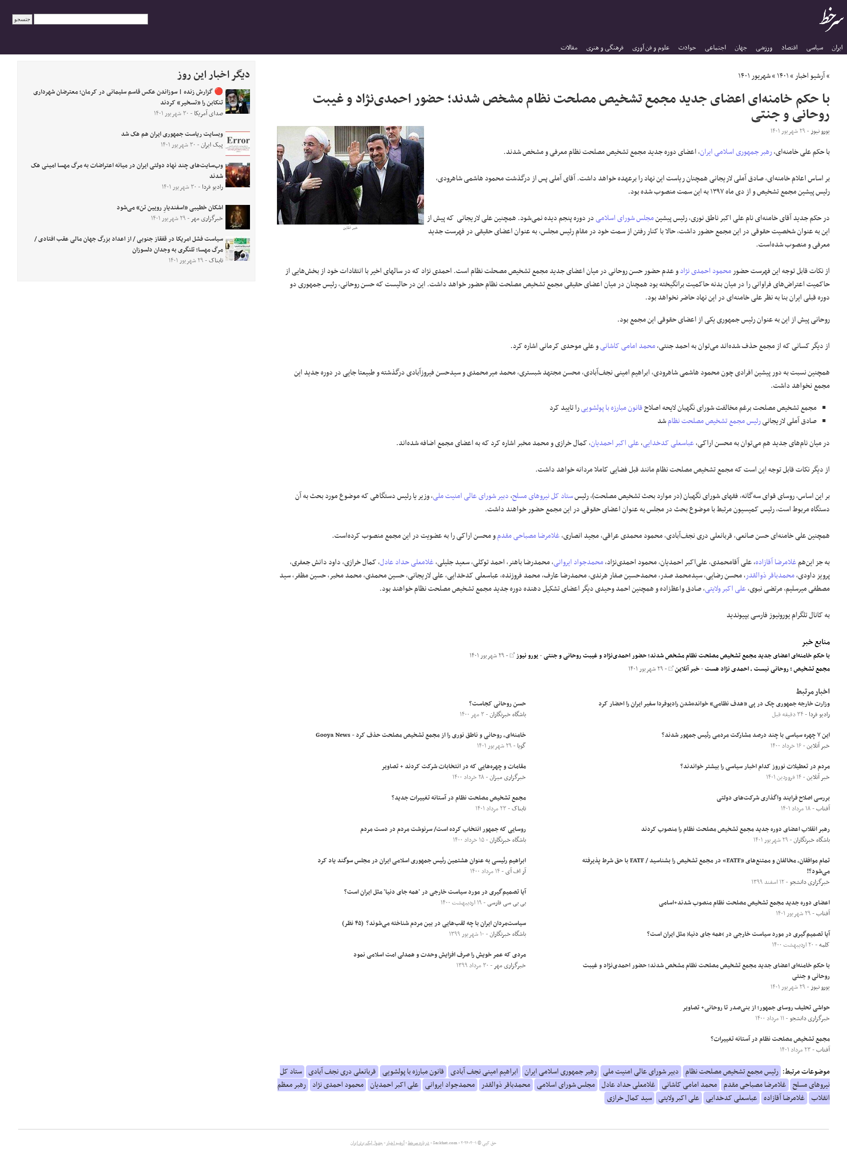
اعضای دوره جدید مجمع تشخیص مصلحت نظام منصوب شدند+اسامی (744, 903)
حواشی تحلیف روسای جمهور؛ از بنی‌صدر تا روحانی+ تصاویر (756, 1008)
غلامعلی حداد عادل (407, 562)
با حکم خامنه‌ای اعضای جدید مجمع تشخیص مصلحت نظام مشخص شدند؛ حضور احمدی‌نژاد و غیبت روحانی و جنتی (687, 656)
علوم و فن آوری (651, 47)
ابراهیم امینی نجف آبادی (484, 1071)
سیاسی (814, 47)
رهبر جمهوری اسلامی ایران (736, 152)
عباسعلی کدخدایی (668, 443)
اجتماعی (715, 47)
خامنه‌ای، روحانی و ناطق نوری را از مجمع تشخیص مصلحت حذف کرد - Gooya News (421, 735)
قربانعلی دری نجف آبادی (342, 1071)
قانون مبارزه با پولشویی (612, 407)
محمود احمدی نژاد (705, 271)
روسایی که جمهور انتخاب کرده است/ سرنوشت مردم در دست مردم (443, 829)
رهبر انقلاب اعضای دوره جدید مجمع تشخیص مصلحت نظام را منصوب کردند (735, 829)
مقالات (569, 47)
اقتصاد (789, 47)
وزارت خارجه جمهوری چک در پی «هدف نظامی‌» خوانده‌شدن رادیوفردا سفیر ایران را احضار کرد (714, 704)
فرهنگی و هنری (604, 47)
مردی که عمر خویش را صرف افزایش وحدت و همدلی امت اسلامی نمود (439, 955)
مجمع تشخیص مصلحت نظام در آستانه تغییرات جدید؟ (459, 798)
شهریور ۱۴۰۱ (754, 76)
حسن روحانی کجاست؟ (497, 704)
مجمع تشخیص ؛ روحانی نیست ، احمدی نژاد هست (767, 669)
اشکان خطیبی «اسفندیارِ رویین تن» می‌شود (170, 207)
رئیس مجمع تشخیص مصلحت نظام (714, 421)
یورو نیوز (526, 656)
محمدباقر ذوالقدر (770, 575)
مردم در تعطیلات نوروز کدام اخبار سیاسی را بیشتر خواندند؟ (755, 766)
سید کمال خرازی (629, 1098)
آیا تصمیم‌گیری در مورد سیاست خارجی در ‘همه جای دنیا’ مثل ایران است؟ (738, 934)
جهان (741, 47)
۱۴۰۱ (783, 76)
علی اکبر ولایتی (725, 588)
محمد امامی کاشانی (627, 346)
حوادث (687, 47)
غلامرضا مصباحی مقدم (528, 535)
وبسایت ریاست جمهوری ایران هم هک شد (172, 134)
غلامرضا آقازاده (776, 562)
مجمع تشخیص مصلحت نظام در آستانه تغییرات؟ (770, 1039)
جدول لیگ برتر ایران (366, 1143)
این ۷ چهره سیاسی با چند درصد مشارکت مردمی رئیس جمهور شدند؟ (746, 735)
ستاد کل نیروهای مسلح (542, 496)
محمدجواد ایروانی (578, 562)
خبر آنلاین (686, 669)
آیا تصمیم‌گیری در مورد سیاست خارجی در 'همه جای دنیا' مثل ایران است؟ (435, 892)
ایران (837, 47)
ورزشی (764, 47)
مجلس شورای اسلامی (625, 218)
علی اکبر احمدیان (615, 443)
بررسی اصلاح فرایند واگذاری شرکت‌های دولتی (773, 798)
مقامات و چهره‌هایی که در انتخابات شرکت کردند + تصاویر (453, 766)
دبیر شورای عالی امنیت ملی (471, 496)
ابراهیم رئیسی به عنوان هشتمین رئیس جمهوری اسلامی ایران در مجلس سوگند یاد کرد (422, 860)
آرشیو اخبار (810, 76)
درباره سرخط (418, 1143)
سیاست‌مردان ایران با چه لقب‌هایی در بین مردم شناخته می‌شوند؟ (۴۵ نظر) (434, 923)
